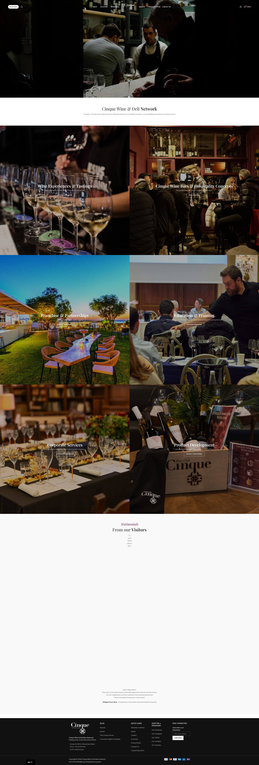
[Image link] (80, 728)
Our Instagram (157, 734)
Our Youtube (156, 745)
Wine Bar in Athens (138, 727)
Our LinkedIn (156, 741)
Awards (102, 727)
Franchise (134, 739)
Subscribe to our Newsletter (178, 729)
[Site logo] (129, 7)
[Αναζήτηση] (22, 7)
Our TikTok (155, 737)
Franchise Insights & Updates (110, 739)
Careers (134, 735)
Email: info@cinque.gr (77, 749)
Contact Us (135, 747)
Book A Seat (13, 7)
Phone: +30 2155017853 (78, 747)
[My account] (241, 7)
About (133, 731)
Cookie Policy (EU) (137, 750)
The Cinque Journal (107, 735)
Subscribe (178, 738)
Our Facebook (157, 730)
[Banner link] (64, 190)
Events (102, 731)
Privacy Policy (136, 743)
